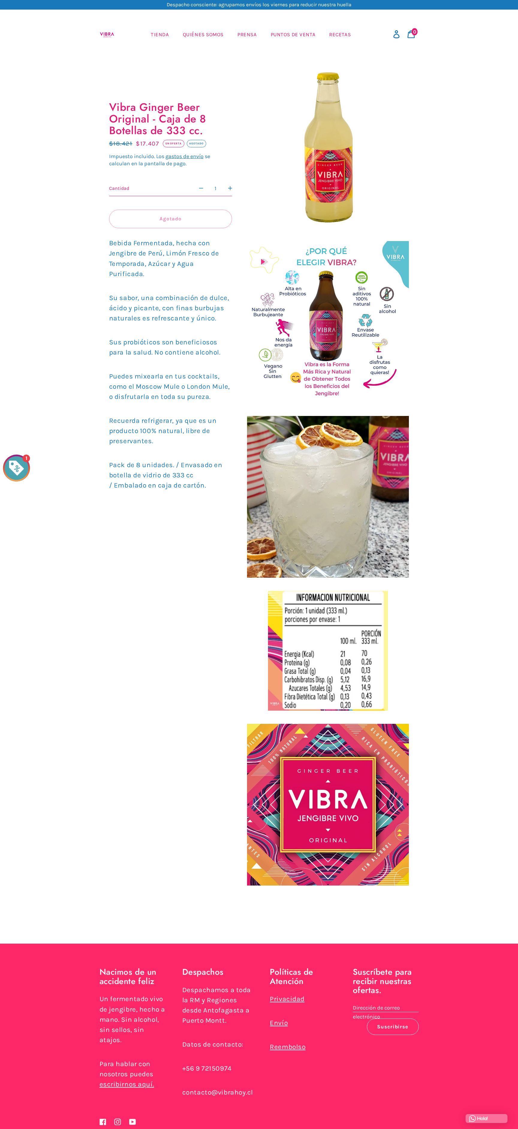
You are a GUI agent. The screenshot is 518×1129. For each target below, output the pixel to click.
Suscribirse (392, 1027)
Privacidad (287, 999)
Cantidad (119, 188)
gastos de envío (184, 156)
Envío (279, 1023)
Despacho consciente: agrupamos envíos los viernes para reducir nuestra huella (259, 4)
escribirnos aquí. (127, 1084)
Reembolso (287, 1047)
